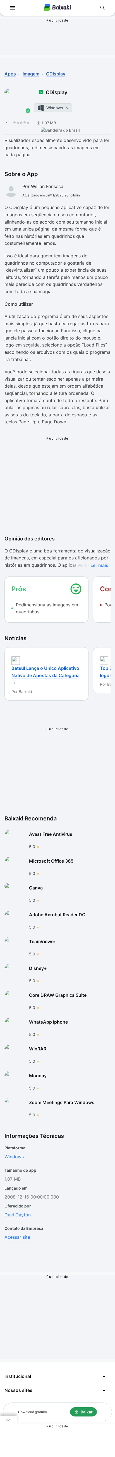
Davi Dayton (17, 1215)
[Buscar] (102, 7)
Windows (14, 1156)
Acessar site (17, 1237)
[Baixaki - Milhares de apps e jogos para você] (57, 8)
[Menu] (12, 7)
